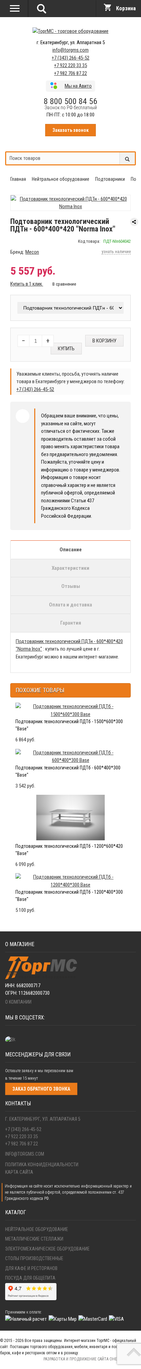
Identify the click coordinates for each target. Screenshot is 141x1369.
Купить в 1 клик (26, 284)
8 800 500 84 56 (70, 101)
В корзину (104, 341)
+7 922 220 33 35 (70, 65)
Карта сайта (19, 1172)
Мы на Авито (78, 86)
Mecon (32, 252)
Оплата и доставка (70, 605)
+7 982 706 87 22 (70, 73)
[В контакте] (12, 1039)
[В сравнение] (61, 284)
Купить (66, 349)
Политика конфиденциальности (41, 1164)
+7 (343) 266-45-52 (70, 58)
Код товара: (89, 241)
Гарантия (70, 623)
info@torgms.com (70, 50)
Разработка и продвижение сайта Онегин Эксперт (92, 1359)
